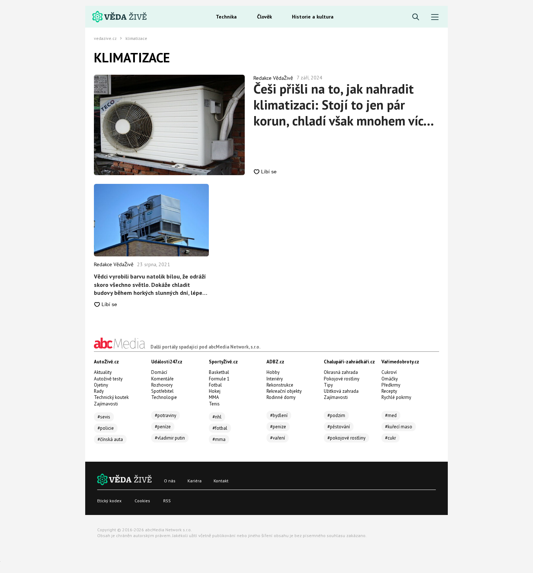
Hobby (273, 372)
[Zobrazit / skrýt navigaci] (435, 17)
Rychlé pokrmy (396, 397)
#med (391, 415)
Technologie (164, 397)
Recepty (389, 391)
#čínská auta (110, 439)
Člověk (264, 16)
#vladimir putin (170, 438)
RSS (167, 500)
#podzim (336, 415)
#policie (106, 428)
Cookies (142, 500)
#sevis (104, 417)
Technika (226, 16)
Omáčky (389, 379)
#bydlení (279, 415)
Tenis (214, 404)
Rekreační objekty (284, 391)
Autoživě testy (108, 379)
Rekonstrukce (279, 385)
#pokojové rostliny (346, 438)
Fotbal (215, 385)
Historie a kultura (313, 16)
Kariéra (194, 480)
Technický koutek (111, 397)
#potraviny (165, 415)
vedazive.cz (105, 38)
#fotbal (219, 428)
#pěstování (338, 427)
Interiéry (274, 379)
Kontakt (221, 480)
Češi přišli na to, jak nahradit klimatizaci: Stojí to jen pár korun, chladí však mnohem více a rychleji (341, 105)
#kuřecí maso (398, 427)
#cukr (390, 438)
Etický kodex (109, 500)
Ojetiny (101, 385)
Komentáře (162, 379)
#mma (219, 439)
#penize (278, 427)
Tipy (328, 385)
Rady (99, 391)
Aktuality (103, 372)
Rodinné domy (281, 397)
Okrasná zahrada (341, 372)
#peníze (163, 427)
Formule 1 (219, 379)
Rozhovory (162, 385)
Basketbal (219, 372)
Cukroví (389, 372)
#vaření (277, 438)
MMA (214, 397)
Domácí (159, 372)
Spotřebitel (162, 391)
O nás (169, 480)
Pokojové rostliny (341, 379)
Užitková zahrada (341, 391)
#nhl (217, 417)
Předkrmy (390, 385)
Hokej (214, 391)
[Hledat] (416, 17)
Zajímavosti (106, 404)
